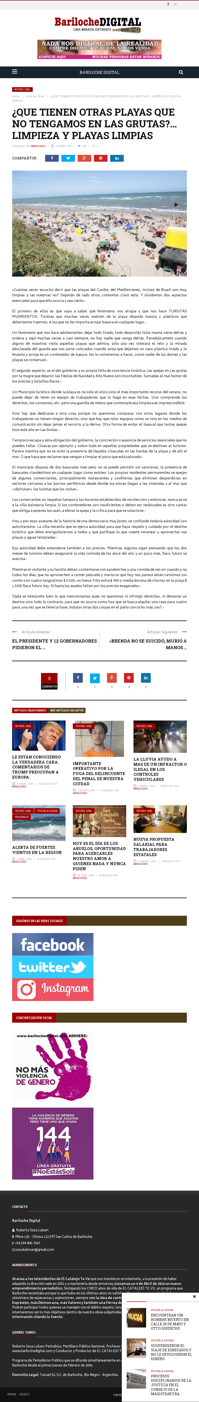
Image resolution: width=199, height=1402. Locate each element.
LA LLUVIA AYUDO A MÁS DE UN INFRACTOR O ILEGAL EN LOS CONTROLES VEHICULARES (160, 769)
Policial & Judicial (47, 811)
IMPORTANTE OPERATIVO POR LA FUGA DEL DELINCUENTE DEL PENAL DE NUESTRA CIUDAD (99, 773)
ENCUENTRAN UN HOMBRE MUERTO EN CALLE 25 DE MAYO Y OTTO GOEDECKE (170, 1322)
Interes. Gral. (22, 89)
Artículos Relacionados (30, 710)
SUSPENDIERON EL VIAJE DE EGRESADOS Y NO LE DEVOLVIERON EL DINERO (171, 1352)
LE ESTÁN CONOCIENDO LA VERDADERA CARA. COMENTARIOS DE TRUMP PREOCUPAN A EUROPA (36, 767)
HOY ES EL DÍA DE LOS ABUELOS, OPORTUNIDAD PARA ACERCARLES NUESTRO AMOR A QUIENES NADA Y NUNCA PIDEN (99, 856)
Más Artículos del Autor (66, 710)
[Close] (194, 1297)
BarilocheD (38, 146)
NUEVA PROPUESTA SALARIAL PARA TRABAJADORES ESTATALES (153, 847)
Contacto (24, 1394)
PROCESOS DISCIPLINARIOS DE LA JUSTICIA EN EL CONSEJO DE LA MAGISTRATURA (171, 1385)
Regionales (22, 817)
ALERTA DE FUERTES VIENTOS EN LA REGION (37, 850)
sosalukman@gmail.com (35, 1250)
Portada (11, 1394)
